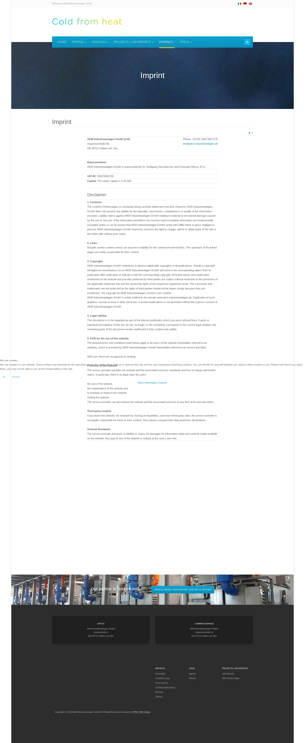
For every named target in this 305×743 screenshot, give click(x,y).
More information (147, 382)
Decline (16, 377)
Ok (4, 377)
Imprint (163, 382)
